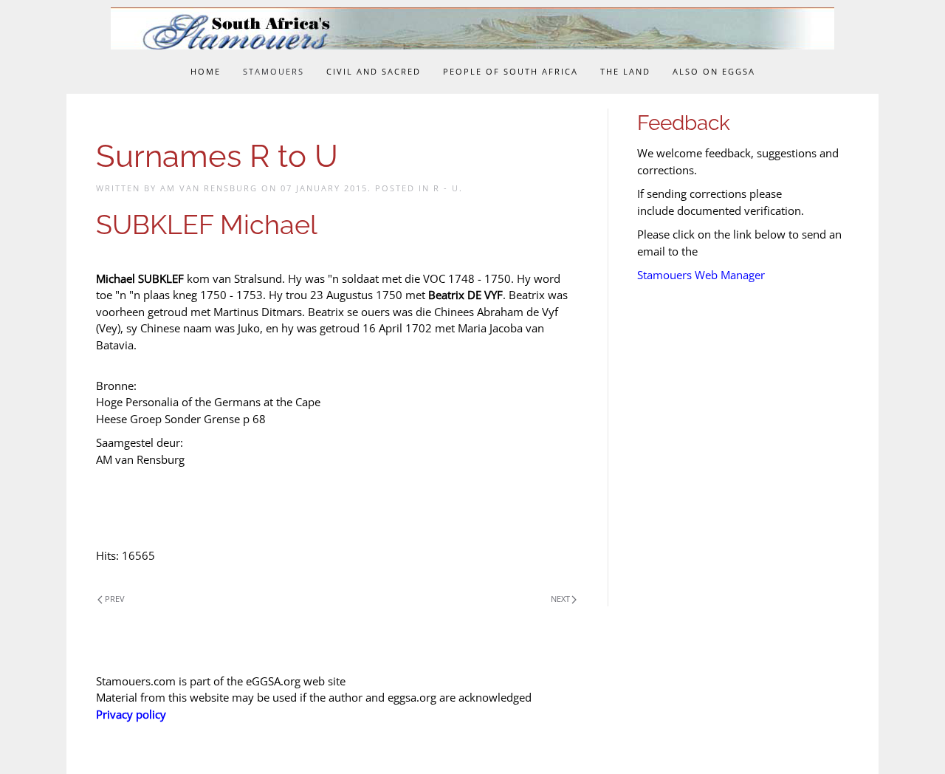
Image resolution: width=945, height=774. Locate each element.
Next (560, 598)
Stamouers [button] (273, 71)
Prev (115, 598)
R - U (446, 188)
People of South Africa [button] (510, 71)
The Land (625, 71)
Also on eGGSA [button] (714, 71)
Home (205, 71)
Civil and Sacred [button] (373, 71)
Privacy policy (131, 714)
